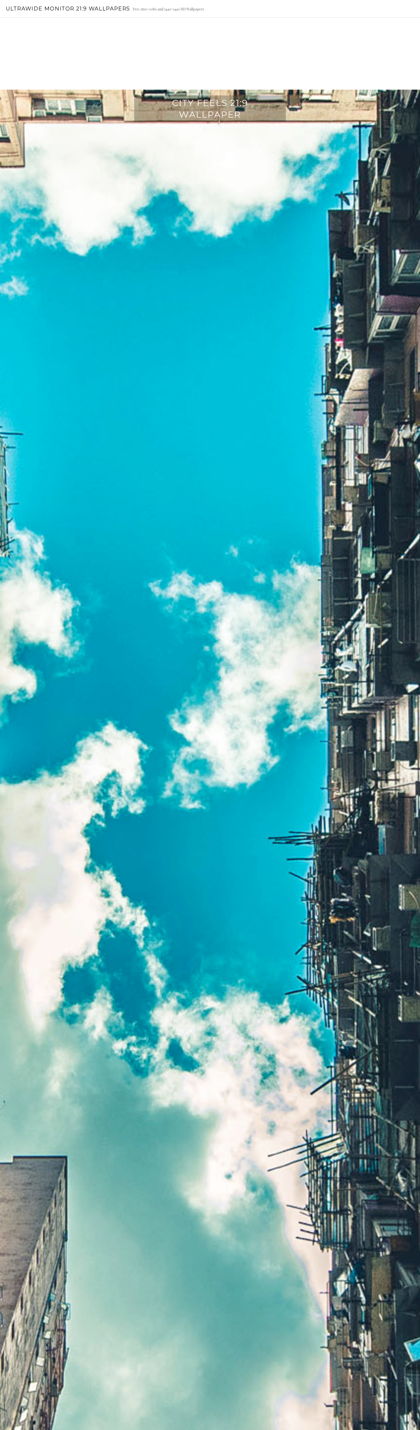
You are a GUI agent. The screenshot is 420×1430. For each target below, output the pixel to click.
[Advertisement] (210, 54)
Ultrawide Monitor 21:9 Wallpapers (68, 8)
